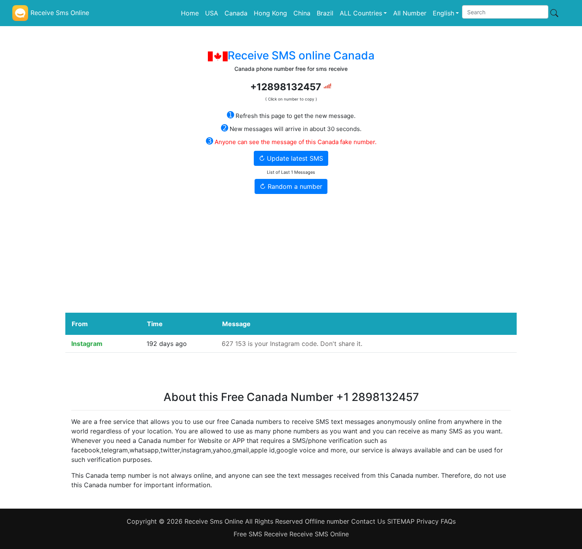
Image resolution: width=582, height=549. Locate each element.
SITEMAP (401, 521)
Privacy (428, 521)
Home (190, 13)
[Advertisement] (291, 253)
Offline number (328, 521)
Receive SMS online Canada (301, 55)
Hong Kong (270, 13)
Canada (235, 13)
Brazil (325, 13)
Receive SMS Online (319, 534)
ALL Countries (361, 13)
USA (211, 13)
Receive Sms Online (213, 521)
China (301, 13)
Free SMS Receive (261, 534)
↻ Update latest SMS (291, 158)
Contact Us (369, 521)
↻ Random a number (291, 186)
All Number (409, 13)
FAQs (448, 521)
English (443, 13)
